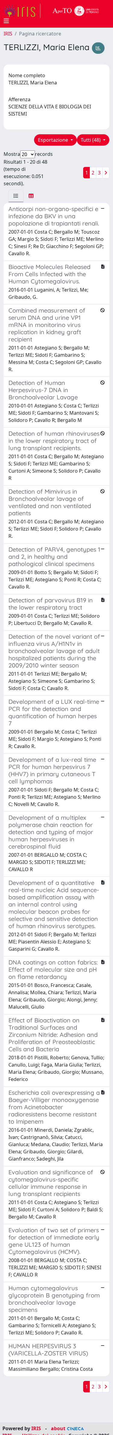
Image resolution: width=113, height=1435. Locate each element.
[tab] (16, 195)
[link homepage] (22, 11)
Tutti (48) (91, 140)
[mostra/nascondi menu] (6, 21)
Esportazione (53, 140)
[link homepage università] (76, 11)
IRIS (8, 33)
